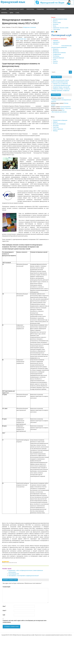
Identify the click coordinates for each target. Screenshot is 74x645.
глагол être (56, 127)
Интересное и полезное (29, 27)
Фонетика (55, 24)
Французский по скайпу (16, 9)
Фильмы (55, 63)
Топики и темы (57, 22)
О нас (17, 12)
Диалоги (55, 20)
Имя (4, 606)
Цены (11, 12)
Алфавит (55, 122)
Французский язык (21, 39)
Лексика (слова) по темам (60, 19)
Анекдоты (55, 49)
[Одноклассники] (55, 31)
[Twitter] (53, 31)
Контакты (4, 12)
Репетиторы (30, 9)
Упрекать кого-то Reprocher (60, 83)
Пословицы (56, 56)
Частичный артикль (65, 106)
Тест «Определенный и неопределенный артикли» (61, 99)
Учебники (55, 40)
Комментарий (6, 586)
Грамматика (40, 9)
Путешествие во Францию (60, 120)
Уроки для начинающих (59, 123)
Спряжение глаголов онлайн (60, 27)
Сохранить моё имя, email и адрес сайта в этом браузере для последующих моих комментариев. (24, 621)
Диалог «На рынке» (66, 108)
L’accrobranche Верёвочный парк (62, 85)
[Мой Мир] (56, 31)
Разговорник (50, 9)
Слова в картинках (58, 129)
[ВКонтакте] (52, 31)
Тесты (54, 26)
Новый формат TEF (13, 574)
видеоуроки (56, 42)
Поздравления (57, 54)
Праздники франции (58, 57)
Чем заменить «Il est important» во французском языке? (23, 575)
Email (4, 610)
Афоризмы (56, 51)
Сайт (4, 615)
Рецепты (55, 61)
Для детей (55, 125)
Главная (3, 9)
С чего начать (56, 29)
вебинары (55, 44)
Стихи (54, 59)
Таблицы (55, 130)
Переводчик (60, 9)
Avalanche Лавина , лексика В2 (61, 87)
